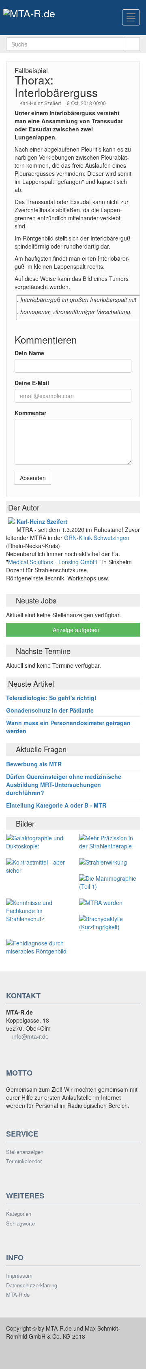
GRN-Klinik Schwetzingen (96, 538)
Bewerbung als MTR (34, 764)
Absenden (33, 478)
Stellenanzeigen (24, 1152)
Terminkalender (24, 1161)
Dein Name (29, 353)
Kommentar (30, 413)
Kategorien (18, 1213)
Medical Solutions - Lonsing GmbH (52, 562)
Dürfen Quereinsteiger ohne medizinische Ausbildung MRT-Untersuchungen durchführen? (63, 784)
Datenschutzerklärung (31, 1285)
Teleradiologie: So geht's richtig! (51, 698)
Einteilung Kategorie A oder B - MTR (56, 805)
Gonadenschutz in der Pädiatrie (50, 710)
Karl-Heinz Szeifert (40, 102)
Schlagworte (20, 1223)
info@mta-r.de (30, 1036)
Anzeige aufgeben (75, 630)
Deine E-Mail (32, 383)
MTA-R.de (18, 1294)
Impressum (19, 1275)
